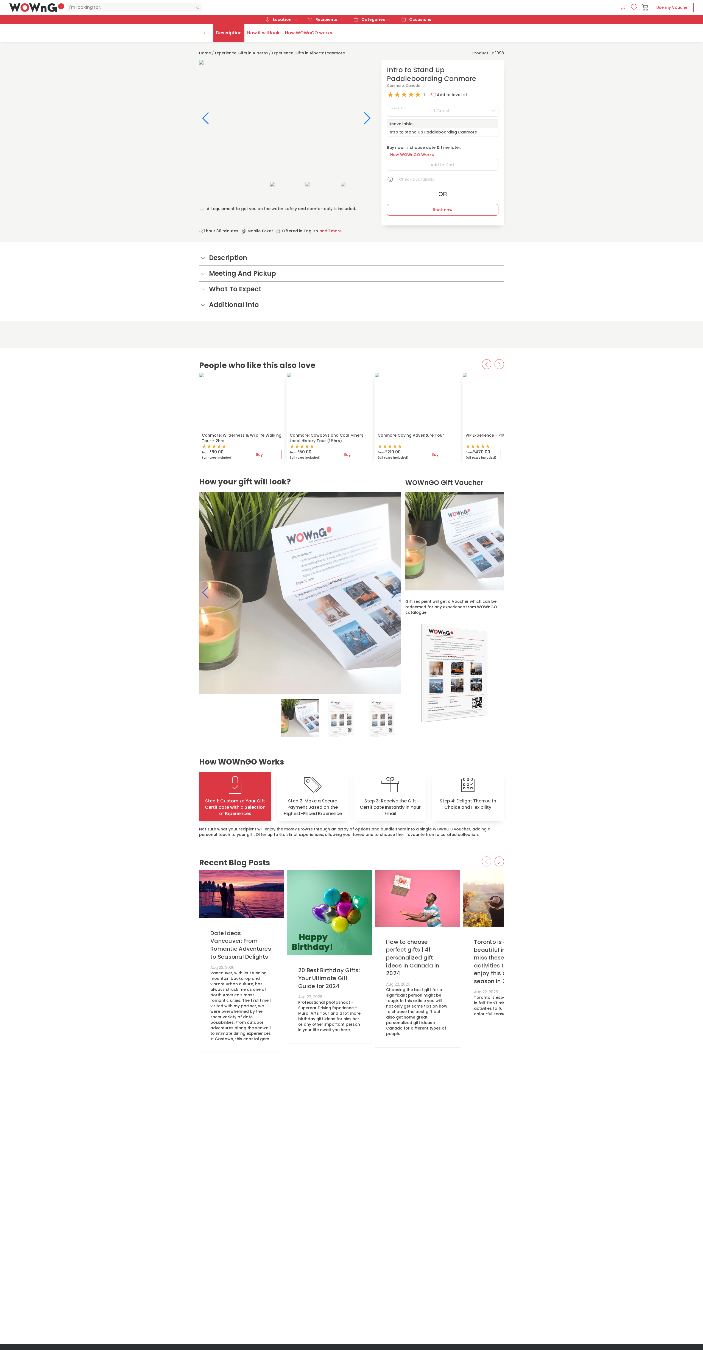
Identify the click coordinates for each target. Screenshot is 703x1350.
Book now (443, 210)
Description (229, 33)
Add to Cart (442, 165)
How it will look (263, 33)
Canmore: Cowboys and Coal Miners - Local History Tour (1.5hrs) (328, 438)
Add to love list (452, 94)
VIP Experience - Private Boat (494, 435)
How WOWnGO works (308, 33)
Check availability (416, 179)
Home (205, 53)
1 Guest (420, 109)
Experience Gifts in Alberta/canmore (308, 53)
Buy (259, 454)
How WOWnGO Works (412, 154)
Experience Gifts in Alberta (241, 53)
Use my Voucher (672, 7)
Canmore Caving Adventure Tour (411, 435)
